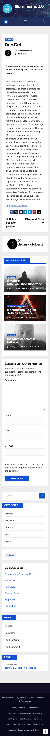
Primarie (9, 527)
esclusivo (10, 555)
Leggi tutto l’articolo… (17, 205)
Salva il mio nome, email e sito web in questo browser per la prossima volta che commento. (24, 467)
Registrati (10, 633)
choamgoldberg (24, 51)
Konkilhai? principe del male (19, 713)
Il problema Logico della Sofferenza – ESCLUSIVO (21, 313)
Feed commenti (13, 647)
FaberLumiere (30, 318)
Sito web (9, 445)
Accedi (8, 626)
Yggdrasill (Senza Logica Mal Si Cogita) (25, 730)
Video (8, 541)
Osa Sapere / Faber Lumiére (19, 574)
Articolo (9, 39)
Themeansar (26, 701)
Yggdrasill (10, 599)
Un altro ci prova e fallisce (21, 340)
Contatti (21, 708)
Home (13, 708)
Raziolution (10, 606)
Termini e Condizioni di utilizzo (20, 667)
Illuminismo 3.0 (29, 6)
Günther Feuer (12, 593)
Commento (11, 380)
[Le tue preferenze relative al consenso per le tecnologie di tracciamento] (45, 731)
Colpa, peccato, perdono (11, 222)
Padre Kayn (10, 587)
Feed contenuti (12, 640)
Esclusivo (21, 306)
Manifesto (37, 713)
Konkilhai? (10, 580)
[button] (44, 21)
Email (8, 430)
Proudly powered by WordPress (15, 698)
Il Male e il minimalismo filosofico (24, 282)
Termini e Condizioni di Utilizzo (30, 724)
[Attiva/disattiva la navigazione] (25, 21)
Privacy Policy (12, 665)
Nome (8, 415)
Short (8, 534)
